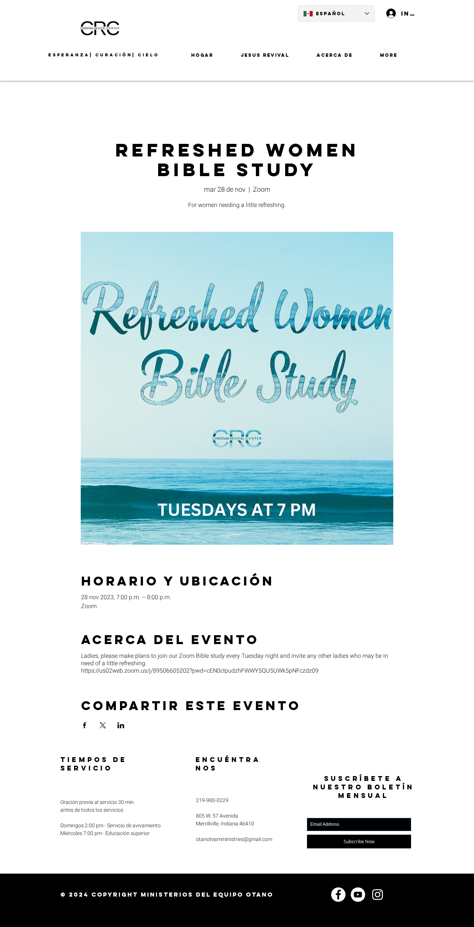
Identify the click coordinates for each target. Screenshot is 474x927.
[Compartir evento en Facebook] (84, 725)
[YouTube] (358, 894)
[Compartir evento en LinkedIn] (120, 725)
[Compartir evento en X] (102, 725)
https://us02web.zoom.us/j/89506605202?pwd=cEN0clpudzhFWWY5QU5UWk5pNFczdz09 (199, 670)
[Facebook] (338, 894)
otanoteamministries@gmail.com (234, 839)
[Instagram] (377, 894)
